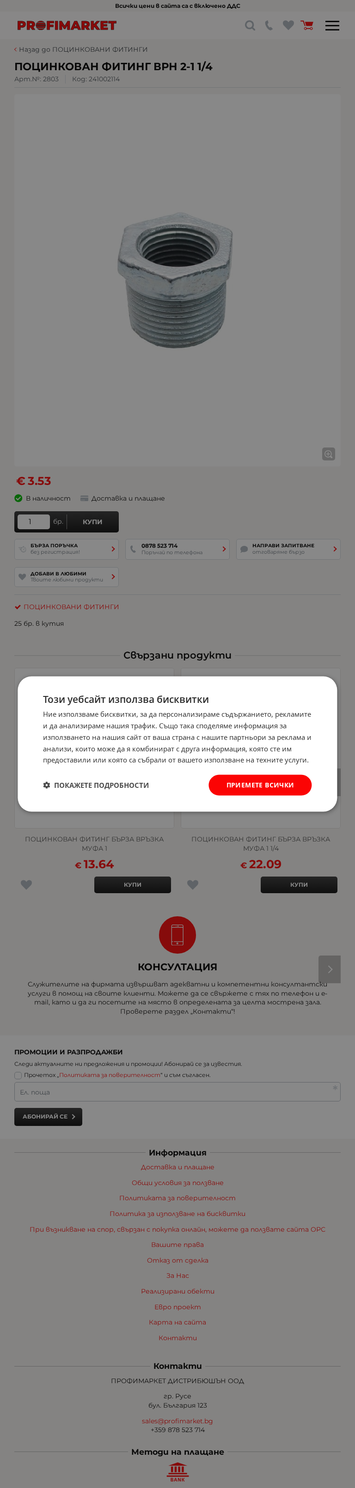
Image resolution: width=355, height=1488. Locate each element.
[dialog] (177, 744)
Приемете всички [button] (260, 784)
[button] (96, 785)
